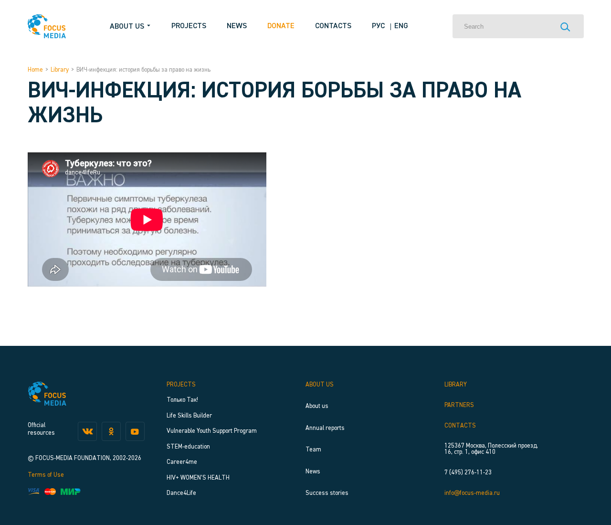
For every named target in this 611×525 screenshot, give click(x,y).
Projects (188, 26)
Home (35, 70)
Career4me (182, 462)
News (237, 26)
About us (320, 385)
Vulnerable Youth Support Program (212, 431)
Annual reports (325, 428)
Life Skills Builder (189, 416)
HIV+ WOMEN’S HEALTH (198, 478)
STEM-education (188, 447)
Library (60, 70)
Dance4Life (181, 493)
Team (313, 450)
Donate (281, 26)
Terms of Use (46, 475)
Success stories (327, 493)
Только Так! (182, 400)
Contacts (333, 26)
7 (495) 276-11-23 (468, 473)
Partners (459, 405)
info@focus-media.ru (472, 493)
